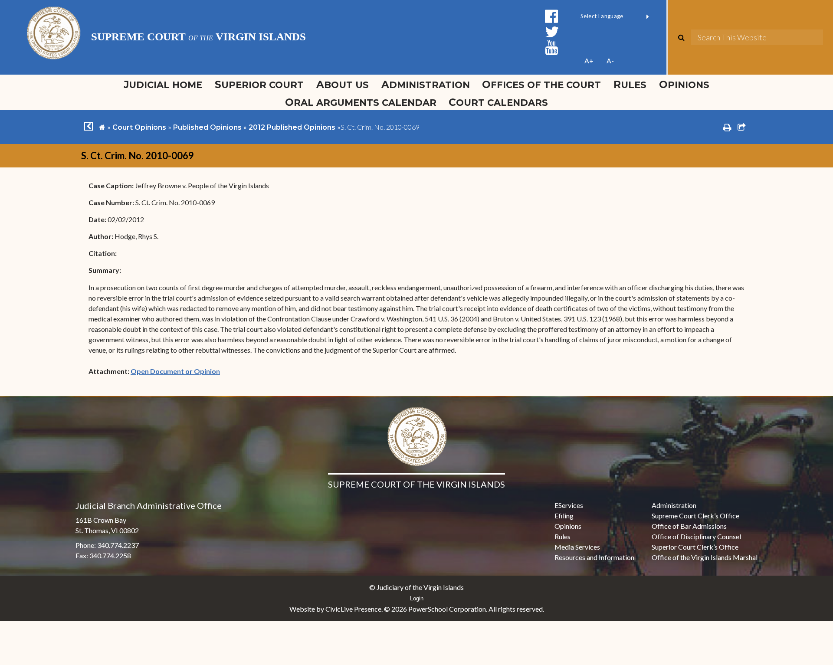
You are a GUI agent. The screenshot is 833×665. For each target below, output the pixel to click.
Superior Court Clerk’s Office (695, 547)
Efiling (564, 515)
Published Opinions (207, 127)
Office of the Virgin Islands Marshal (705, 557)
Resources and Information (594, 557)
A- (610, 60)
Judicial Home (163, 85)
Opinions (684, 85)
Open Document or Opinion (175, 371)
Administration (425, 85)
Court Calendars (498, 102)
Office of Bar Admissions (689, 526)
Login (416, 598)
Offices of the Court (541, 85)
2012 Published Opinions (292, 127)
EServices (568, 505)
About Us (342, 85)
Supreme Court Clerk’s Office (695, 515)
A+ (589, 60)
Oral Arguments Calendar (360, 102)
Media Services (577, 547)
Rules (629, 85)
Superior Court (259, 85)
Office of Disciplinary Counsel (696, 536)
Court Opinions (139, 127)
